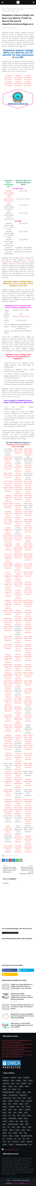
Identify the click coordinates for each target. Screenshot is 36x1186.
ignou (4, 1124)
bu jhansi (23, 1083)
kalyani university (13, 1124)
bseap (20, 1118)
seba (13, 1127)
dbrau (4, 1086)
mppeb (18, 1092)
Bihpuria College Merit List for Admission (28, 675)
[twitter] (26, 970)
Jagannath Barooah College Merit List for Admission (8, 604)
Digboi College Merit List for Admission (17, 451)
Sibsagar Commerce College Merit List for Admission (28, 840)
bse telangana (12, 1118)
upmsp (5, 1107)
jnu (15, 1139)
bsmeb (5, 1121)
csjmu (26, 1086)
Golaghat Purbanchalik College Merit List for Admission (8, 658)
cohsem (11, 1121)
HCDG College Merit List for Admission (28, 530)
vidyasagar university (21, 1144)
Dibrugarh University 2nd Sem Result (8, 83)
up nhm (23, 1141)
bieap (29, 1115)
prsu (14, 1098)
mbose (28, 1107)
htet (26, 1121)
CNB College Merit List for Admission (28, 638)
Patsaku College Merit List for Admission (8, 566)
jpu (19, 1139)
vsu (30, 1144)
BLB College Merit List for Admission (8, 522)
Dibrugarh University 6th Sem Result (27, 83)
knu (24, 1139)
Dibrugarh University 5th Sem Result (27, 77)
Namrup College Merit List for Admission (8, 505)
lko (19, 1089)
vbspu (14, 1089)
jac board (29, 1101)
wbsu (23, 1130)
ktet (28, 1139)
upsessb (29, 1141)
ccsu (29, 1083)
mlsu (15, 1109)
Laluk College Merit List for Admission (8, 709)
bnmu (4, 1118)
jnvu (23, 1107)
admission (9, 855)
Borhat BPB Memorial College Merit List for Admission (8, 558)
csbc (18, 1107)
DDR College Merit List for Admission (8, 483)
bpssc (4, 1133)
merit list (8, 8)
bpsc (28, 1130)
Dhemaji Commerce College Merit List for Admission (18, 757)
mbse (4, 1109)
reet (9, 1141)
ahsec (23, 1115)
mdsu (9, 1109)
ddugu (10, 1086)
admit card (6, 1080)
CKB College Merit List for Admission (18, 584)
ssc (9, 1089)
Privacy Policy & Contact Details (20, 1180)
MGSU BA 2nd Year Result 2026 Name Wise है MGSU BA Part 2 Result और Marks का (16, 1048)
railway (15, 1133)
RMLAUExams (27, 1183)
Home (3, 8)
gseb (21, 1121)
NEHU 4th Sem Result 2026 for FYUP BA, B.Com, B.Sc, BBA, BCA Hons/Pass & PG (17, 1055)
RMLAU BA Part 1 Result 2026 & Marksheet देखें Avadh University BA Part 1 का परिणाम (22, 1025)
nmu (4, 1127)
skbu (20, 1133)
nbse (9, 1112)
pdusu (20, 1112)
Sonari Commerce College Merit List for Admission (8, 576)
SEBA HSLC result (15, 264)
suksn (12, 1083)
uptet (29, 1127)
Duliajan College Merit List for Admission (8, 489)
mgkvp (21, 1086)
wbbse (11, 1130)
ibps (23, 1101)
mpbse (21, 1109)
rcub (4, 1141)
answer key (6, 1083)
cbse (29, 1098)
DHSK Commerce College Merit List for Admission (8, 830)
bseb (29, 1092)
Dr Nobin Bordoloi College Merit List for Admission (18, 594)
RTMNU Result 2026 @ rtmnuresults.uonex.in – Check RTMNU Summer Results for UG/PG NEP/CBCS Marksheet (22, 996)
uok (19, 1115)
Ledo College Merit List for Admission (8, 467)
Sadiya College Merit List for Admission (7, 475)
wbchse (17, 1130)
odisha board (6, 1098)
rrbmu (4, 1115)
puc (9, 1127)
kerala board (23, 1095)
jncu (16, 1086)
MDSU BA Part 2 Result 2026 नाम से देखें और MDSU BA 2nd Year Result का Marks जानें (17, 1041)
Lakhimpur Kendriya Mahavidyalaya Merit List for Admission (28, 701)
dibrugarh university (26, 1136)
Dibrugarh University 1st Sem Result (8, 77)
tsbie (18, 1127)
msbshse (27, 1109)
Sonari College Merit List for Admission (28, 566)
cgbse (4, 1101)
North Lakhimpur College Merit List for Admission (18, 719)
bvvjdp (5, 1095)
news (12, 1080)
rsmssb (15, 1104)
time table (26, 1077)
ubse (26, 1104)
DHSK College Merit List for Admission (18, 483)
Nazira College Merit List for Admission (17, 538)
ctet (17, 1121)
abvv (24, 1098)
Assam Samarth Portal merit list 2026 (9, 201)
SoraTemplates (16, 1183)
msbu (4, 1112)
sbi (9, 1115)
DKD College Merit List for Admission (8, 646)
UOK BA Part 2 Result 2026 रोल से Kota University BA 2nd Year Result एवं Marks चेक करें (17, 1045)
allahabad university (8, 1092)
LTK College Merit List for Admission (28, 691)
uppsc (24, 1127)
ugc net (5, 1136)
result (19, 1077)
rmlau (24, 1080)
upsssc (5, 1144)
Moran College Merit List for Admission (18, 556)
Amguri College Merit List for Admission (28, 513)
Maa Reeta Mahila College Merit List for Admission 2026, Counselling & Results (22, 1006)
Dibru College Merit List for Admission (28, 483)
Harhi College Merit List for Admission (28, 683)
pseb (25, 1112)
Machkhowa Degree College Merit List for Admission (18, 783)
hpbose (17, 1101)
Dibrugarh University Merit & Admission (18, 446)
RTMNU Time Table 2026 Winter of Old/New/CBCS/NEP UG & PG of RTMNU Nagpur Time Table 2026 (21, 986)
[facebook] (10, 970)
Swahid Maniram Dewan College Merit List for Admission (18, 548)
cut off (30, 1080)
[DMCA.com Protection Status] (11, 1069)
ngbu (24, 1092)
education (9, 1139)
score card (15, 1141)
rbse (9, 1104)
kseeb (21, 1124)
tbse (14, 1115)
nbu (10, 1133)
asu (18, 1083)
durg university (13, 1095)
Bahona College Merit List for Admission (28, 574)
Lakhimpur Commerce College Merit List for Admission (8, 701)
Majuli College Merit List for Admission (8, 628)
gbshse (10, 1101)
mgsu (4, 1104)
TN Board (11, 1107)
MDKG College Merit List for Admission (18, 497)
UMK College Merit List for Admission (8, 638)
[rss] (10, 974)
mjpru (4, 1089)
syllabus (18, 1080)
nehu (14, 1112)
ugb (25, 1133)
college (17, 1136)
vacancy (11, 1144)
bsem (25, 1118)
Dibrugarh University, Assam (21, 316)
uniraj (19, 1098)
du (3, 1139)
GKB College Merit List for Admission (28, 592)
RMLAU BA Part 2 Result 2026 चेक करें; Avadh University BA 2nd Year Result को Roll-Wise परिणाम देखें (22, 1016)
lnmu (27, 1124)
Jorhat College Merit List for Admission (18, 602)
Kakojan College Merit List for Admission (8, 612)
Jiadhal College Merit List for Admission (28, 765)
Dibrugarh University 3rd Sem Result (18, 77)
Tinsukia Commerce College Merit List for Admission (28, 820)
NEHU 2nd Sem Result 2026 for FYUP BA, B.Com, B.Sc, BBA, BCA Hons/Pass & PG (17, 1052)
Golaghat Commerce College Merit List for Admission (28, 648)
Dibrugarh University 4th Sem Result (18, 83)
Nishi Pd (5, 28)
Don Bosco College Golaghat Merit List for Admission (18, 576)
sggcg (21, 1104)
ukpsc (10, 1136)
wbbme (5, 1130)
